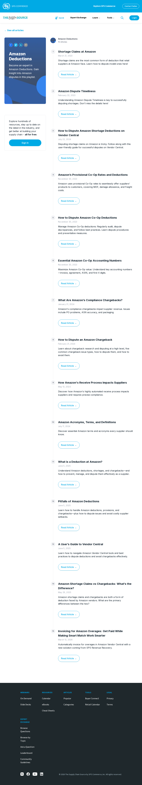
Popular (67, 698)
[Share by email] (26, 45)
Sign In (25, 142)
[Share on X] (16, 45)
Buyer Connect (92, 698)
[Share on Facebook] (11, 45)
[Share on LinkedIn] (21, 45)
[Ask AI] (60, 18)
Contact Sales (131, 6)
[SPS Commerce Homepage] (15, 6)
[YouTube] (35, 774)
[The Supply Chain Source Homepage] (25, 17)
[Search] (122, 18)
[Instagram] (22, 774)
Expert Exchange (78, 17)
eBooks (45, 704)
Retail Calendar (92, 704)
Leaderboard (26, 753)
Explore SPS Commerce (104, 6)
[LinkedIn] (41, 774)
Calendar (46, 698)
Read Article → (69, 74)
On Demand (25, 698)
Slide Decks (25, 704)
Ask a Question (27, 746)
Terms (110, 704)
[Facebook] (28, 774)
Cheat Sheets (48, 710)
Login (134, 17)
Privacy (110, 698)
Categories (69, 704)
